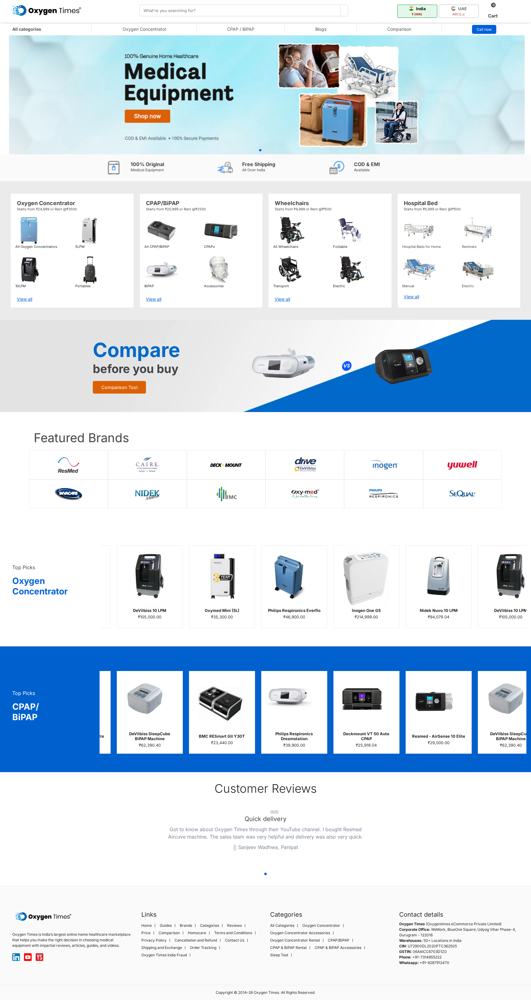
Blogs (320, 29)
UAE (459, 11)
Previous (139, 835)
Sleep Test (279, 955)
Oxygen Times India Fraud (164, 955)
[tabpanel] (265, 94)
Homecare (197, 933)
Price (146, 933)
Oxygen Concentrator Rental (295, 940)
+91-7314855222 (427, 957)
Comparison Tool (119, 387)
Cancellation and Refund (196, 940)
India (419, 11)
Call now (484, 29)
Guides (166, 925)
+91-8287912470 (434, 962)
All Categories (282, 925)
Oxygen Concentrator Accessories (300, 933)
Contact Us (234, 940)
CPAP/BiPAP (338, 940)
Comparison (399, 29)
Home (146, 925)
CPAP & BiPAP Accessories (338, 947)
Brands (186, 925)
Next (392, 835)
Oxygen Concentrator (144, 29)
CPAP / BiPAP (240, 29)
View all (24, 299)
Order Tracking (203, 947)
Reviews (234, 925)
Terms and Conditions (233, 933)
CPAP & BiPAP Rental (288, 947)
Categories (209, 925)
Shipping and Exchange (161, 947)
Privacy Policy (154, 940)
